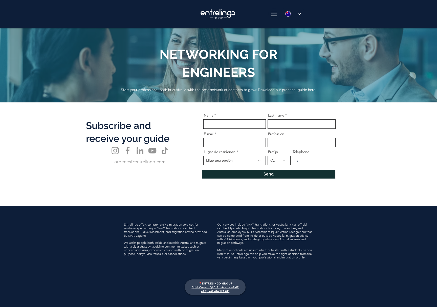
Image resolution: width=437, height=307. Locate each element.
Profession (276, 134)
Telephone (301, 152)
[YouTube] (152, 151)
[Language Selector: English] (292, 13)
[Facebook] (128, 151)
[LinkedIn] (140, 151)
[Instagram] (115, 151)
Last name (276, 115)
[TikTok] (165, 151)
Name (208, 115)
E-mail (208, 134)
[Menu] (274, 13)
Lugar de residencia (219, 152)
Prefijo (273, 152)
